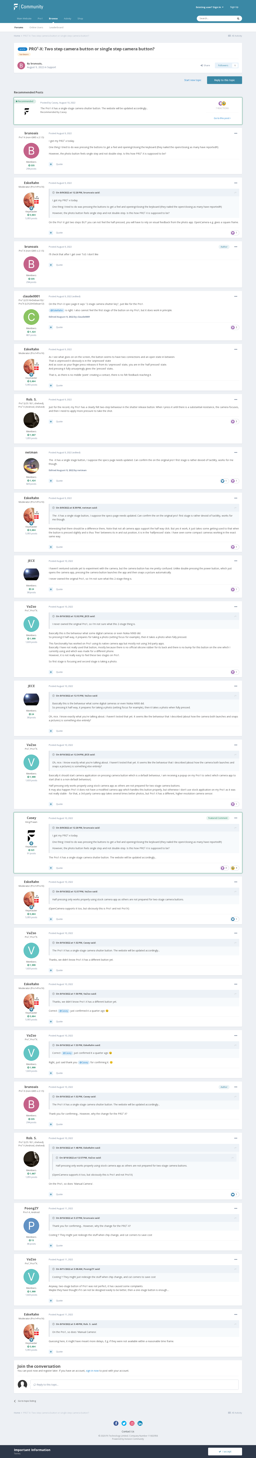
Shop (80, 18)
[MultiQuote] (51, 164)
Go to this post (222, 118)
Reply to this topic (224, 80)
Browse (53, 18)
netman (31, 452)
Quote (59, 164)
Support (51, 67)
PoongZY (31, 1208)
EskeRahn (31, 183)
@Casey (64, 1010)
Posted (60, 133)
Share (206, 65)
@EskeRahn (57, 310)
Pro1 (40, 18)
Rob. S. (31, 399)
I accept (226, 1451)
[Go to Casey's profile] (27, 111)
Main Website (24, 18)
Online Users (36, 27)
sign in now (92, 1370)
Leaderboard (56, 27)
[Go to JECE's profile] (31, 574)
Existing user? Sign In (209, 7)
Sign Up (234, 7)
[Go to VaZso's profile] (31, 624)
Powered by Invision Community (128, 1438)
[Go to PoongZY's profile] (31, 1226)
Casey (55, 102)
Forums (18, 27)
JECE (31, 561)
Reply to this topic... (47, 1384)
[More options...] (235, 133)
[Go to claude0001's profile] (31, 317)
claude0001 (31, 296)
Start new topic (192, 80)
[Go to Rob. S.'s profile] (31, 420)
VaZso (31, 606)
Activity (67, 18)
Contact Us (128, 1431)
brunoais (36, 63)
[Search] (238, 18)
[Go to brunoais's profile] (21, 65)
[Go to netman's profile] (31, 466)
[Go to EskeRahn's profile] (31, 200)
